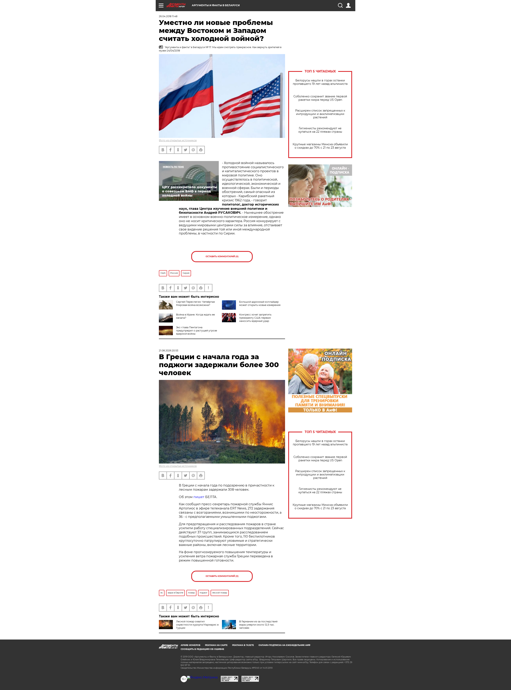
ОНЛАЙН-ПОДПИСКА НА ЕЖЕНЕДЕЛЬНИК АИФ (284, 645)
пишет (198, 497)
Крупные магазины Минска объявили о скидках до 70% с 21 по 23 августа (320, 146)
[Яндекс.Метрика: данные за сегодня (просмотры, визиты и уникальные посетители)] (202, 677)
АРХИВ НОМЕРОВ (190, 645)
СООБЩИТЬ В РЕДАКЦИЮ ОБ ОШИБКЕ (202, 649)
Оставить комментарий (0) (222, 256)
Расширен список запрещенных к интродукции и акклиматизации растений (320, 114)
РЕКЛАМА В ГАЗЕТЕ (243, 645)
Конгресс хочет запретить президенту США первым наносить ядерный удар (255, 317)
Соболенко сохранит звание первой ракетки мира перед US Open (320, 98)
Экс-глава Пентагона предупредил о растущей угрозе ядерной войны (196, 330)
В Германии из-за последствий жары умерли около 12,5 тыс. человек (258, 624)
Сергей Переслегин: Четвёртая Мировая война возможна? (195, 303)
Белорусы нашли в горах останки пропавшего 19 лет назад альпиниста (320, 82)
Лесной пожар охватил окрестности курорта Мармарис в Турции (197, 624)
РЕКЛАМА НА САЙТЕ (216, 645)
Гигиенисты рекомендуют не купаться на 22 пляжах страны (320, 130)
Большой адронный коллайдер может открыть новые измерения (259, 303)
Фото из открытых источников (178, 140)
